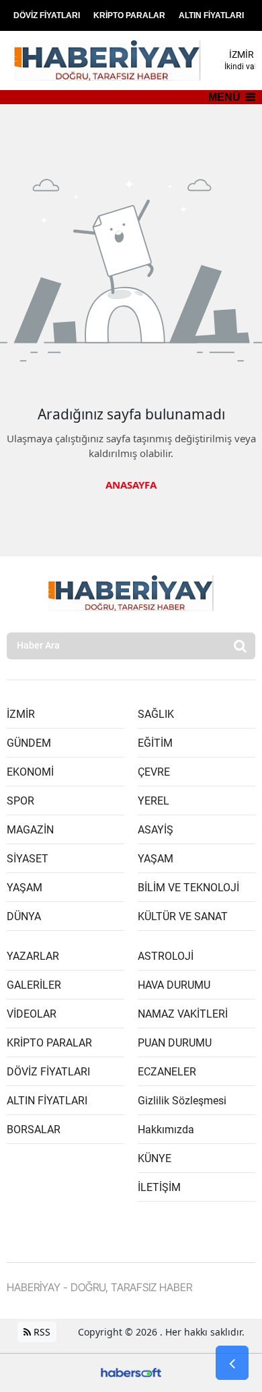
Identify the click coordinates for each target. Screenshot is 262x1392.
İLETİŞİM (159, 1187)
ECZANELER (167, 1071)
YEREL (153, 800)
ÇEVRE (154, 772)
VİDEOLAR (31, 1014)
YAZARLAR (33, 956)
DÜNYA (24, 916)
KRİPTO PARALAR (129, 15)
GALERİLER (34, 985)
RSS (40, 1331)
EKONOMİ (30, 772)
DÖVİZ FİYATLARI (46, 15)
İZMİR (21, 714)
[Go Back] (232, 1363)
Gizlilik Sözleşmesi (182, 1100)
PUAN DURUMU (175, 1042)
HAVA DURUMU (174, 985)
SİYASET (27, 858)
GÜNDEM (29, 743)
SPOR (20, 800)
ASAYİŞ (155, 829)
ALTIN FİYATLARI (211, 15)
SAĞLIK (156, 714)
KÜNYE (154, 1158)
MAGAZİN (30, 829)
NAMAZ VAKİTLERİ (183, 1014)
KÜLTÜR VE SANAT (183, 916)
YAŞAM (24, 887)
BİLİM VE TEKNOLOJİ (188, 887)
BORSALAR (33, 1129)
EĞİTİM (155, 743)
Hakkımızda (166, 1129)
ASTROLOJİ (165, 956)
